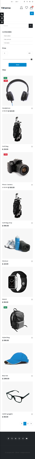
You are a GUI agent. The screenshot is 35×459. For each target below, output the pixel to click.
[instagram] (32, 1)
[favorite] (32, 108)
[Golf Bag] (17, 129)
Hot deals (6, 43)
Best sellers (7, 36)
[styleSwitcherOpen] (2, 14)
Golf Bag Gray (7, 223)
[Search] (31, 26)
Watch (4, 299)
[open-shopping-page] (2, 18)
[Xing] (23, 438)
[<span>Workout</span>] (17, 244)
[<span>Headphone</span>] (17, 91)
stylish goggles (7, 414)
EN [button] (12, 1)
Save (17, 65)
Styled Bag (6, 337)
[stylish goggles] (17, 396)
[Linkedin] (29, 1)
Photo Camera (7, 185)
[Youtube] (26, 438)
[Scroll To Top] (31, 457)
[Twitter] (27, 1)
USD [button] (16, 1)
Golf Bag (5, 146)
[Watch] (17, 282)
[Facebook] (24, 1)
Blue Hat (5, 376)
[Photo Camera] (17, 167)
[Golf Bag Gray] (17, 205)
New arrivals (7, 39)
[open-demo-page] (2, 22)
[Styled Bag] (17, 320)
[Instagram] (19, 438)
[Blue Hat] (17, 358)
